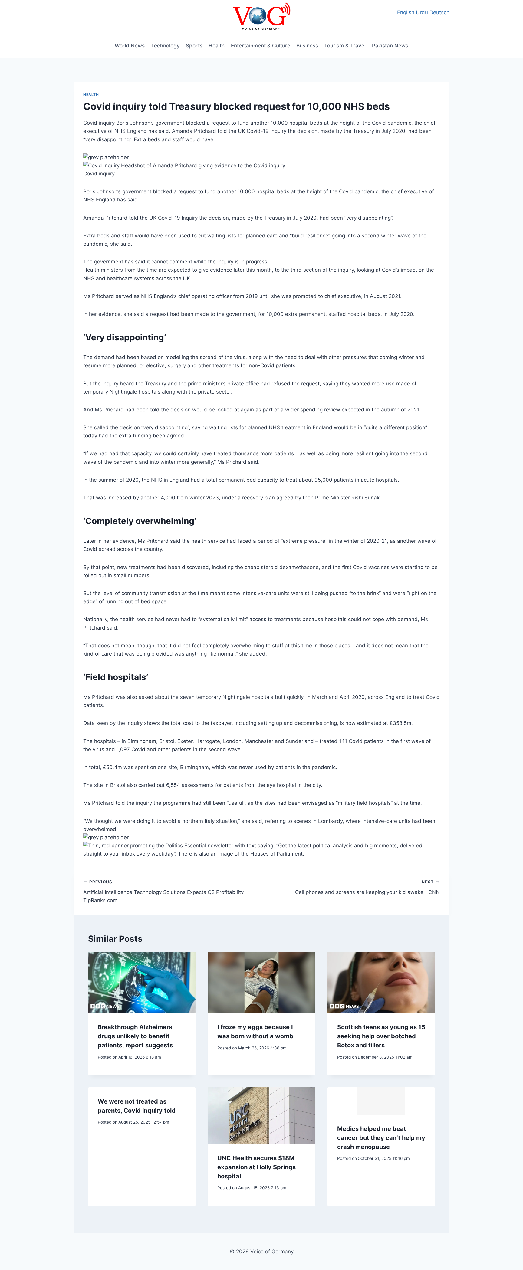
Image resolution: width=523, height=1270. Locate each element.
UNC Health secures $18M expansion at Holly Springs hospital (256, 1167)
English (405, 12)
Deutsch (439, 12)
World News (130, 46)
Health (217, 46)
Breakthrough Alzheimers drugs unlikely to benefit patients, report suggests (135, 1036)
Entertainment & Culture (260, 46)
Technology (165, 46)
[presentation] (142, 982)
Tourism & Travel (345, 46)
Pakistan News (390, 46)
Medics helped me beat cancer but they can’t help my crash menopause (381, 1138)
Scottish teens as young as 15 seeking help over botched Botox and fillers (381, 1036)
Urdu (422, 12)
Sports (194, 46)
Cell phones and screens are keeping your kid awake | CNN (367, 887)
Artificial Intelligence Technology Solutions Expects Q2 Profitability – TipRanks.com (165, 891)
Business (307, 46)
